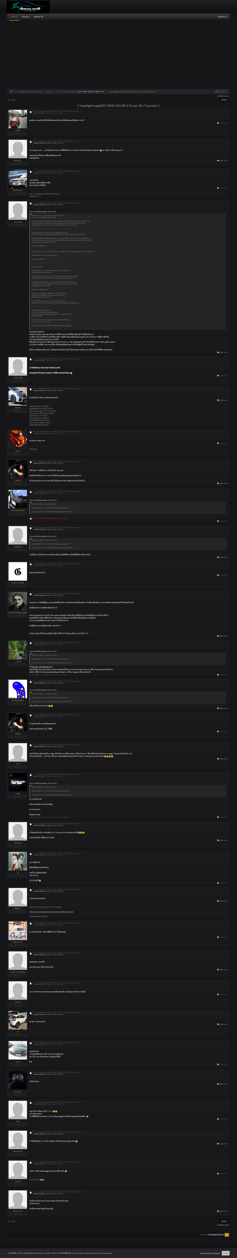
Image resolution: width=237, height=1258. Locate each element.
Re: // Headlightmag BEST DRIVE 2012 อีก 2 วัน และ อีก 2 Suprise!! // (57, 111)
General (50, 92)
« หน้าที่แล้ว (220, 96)
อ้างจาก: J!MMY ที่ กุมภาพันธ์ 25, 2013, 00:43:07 (43, 500)
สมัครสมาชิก (38, 17)
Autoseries (18, 1151)
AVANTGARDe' (17, 700)
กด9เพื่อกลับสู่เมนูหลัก (17, 612)
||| (18, 872)
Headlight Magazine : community (30, 92)
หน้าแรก (14, 17)
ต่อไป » (227, 96)
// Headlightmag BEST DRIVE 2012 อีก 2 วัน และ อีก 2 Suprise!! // (133, 92)
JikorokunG (18, 942)
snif (18, 763)
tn (18, 1031)
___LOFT (17, 661)
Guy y (17, 450)
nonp (17, 1061)
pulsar (18, 1002)
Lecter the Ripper (18, 972)
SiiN (18, 1121)
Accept (225, 1253)
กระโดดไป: (203, 1234)
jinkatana (18, 546)
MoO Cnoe (17, 1211)
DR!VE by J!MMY (93, 92)
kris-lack (18, 222)
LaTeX (17, 793)
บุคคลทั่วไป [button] (222, 17)
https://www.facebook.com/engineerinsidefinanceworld (51, 912)
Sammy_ (18, 160)
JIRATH (18, 407)
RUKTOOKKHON (18, 510)
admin (79, 92)
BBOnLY (17, 908)
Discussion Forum (64, 92)
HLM (101, 92)
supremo (18, 1091)
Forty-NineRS (18, 582)
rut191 (18, 130)
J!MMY (85, 92)
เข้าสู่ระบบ (26, 17)
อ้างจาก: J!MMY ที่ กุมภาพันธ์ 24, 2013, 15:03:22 (43, 211)
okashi (18, 1181)
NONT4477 (18, 190)
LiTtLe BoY (17, 378)
